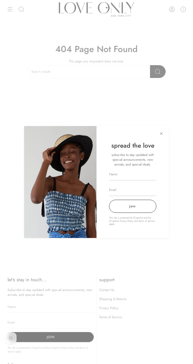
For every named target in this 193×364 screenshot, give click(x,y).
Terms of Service (146, 221)
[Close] (161, 133)
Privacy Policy (126, 221)
